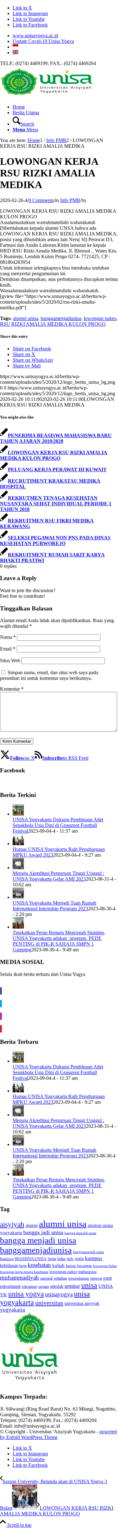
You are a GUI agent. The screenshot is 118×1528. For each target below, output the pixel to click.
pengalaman (78, 1278)
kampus (93, 1258)
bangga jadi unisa (43, 1232)
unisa (89, 1285)
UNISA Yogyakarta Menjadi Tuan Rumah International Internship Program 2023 (54, 905)
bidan (61, 1259)
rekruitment (10, 1286)
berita (52, 1259)
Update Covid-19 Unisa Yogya (43, 41)
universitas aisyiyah (82, 1303)
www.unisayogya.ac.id (35, 35)
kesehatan (39, 1265)
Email (7, 648)
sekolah (56, 1286)
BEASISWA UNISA (31, 1259)
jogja (79, 1258)
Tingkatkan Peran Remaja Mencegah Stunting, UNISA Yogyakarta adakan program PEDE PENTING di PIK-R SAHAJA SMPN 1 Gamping (59, 941)
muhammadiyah (19, 1277)
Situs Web (10, 660)
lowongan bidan (105, 1266)
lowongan (84, 1265)
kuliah (58, 1265)
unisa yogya (26, 1294)
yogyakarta (12, 1310)
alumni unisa (25, 318)
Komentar (12, 689)
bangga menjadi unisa (38, 1240)
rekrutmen (29, 1287)
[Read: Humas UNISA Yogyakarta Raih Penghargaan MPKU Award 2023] (18, 843)
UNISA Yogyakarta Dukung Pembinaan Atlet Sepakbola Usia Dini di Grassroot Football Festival (58, 825)
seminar (72, 1286)
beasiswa (7, 1259)
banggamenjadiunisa (61, 318)
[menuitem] (65, 36)
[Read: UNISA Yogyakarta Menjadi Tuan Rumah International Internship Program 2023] (18, 897)
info (70, 1258)
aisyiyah (12, 1224)
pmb (107, 1278)
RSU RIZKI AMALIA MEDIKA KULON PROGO (53, 324)
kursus (71, 1265)
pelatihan (60, 1278)
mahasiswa (87, 1271)
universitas (49, 1302)
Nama (8, 637)
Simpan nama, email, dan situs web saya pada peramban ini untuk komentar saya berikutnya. (49, 675)
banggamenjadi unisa (88, 1252)
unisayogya (59, 1294)
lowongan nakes (100, 318)
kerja (22, 1266)
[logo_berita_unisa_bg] (47, 96)
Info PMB (70, 200)
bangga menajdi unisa (80, 1233)
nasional (46, 1278)
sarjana (43, 1287)
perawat (96, 1278)
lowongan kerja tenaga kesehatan (24, 1272)
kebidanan (9, 1265)
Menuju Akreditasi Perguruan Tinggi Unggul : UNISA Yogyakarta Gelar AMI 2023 (58, 876)
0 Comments (41, 200)
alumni (31, 1225)
